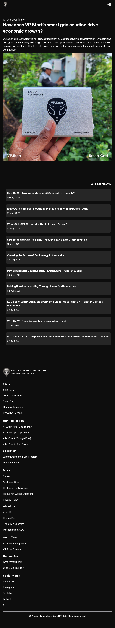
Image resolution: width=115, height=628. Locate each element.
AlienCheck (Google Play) (17, 438)
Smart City (8, 401)
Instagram (8, 587)
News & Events (11, 462)
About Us (8, 512)
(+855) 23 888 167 (13, 567)
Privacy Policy (11, 499)
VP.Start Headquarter (14, 543)
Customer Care (11, 482)
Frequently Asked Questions (18, 493)
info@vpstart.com (12, 561)
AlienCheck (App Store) (16, 444)
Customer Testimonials (15, 487)
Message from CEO (13, 529)
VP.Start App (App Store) (17, 432)
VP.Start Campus (12, 549)
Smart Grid (8, 389)
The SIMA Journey (13, 523)
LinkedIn (7, 599)
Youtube (7, 593)
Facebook (8, 581)
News (22, 19)
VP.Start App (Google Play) (18, 426)
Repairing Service (12, 412)
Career (6, 476)
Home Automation (13, 407)
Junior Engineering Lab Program (20, 456)
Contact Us (9, 518)
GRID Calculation (12, 395)
